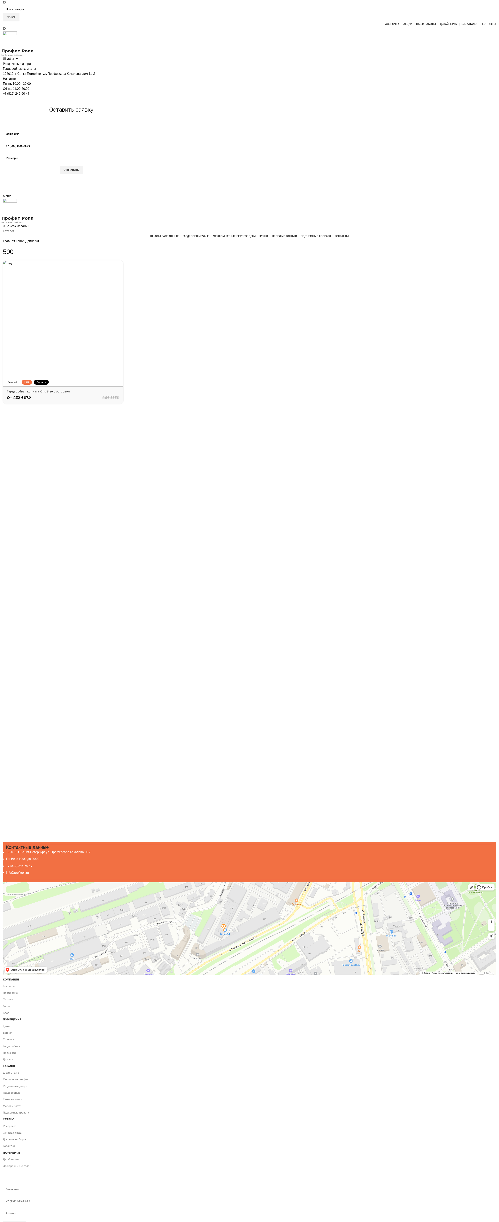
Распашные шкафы (15, 1079)
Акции (7, 1006)
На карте (9, 78)
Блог (6, 1012)
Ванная (7, 1032)
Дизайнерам (11, 1159)
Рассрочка (9, 1126)
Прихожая (9, 1052)
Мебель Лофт (11, 1105)
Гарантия (9, 1145)
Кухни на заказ (12, 1099)
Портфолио (10, 992)
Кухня (6, 1026)
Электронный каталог (16, 1165)
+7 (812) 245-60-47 (16, 93)
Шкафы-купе (11, 1072)
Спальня (8, 1039)
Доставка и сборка (14, 1139)
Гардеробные (11, 1092)
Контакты (9, 986)
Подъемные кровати (16, 1112)
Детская (8, 1059)
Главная (9, 241)
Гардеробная (11, 1046)
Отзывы (8, 999)
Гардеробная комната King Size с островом (38, 391)
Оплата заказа (12, 1132)
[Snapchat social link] (4, 2)
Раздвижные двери (15, 1086)
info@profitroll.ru (17, 872)
